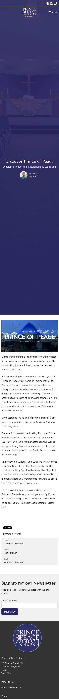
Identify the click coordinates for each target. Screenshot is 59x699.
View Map (6, 673)
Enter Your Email (9, 600)
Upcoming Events (11, 533)
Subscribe (10, 611)
